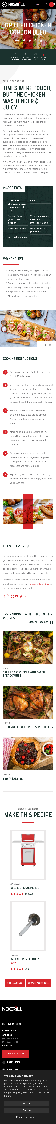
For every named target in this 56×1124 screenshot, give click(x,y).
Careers (7, 1035)
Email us (7, 1045)
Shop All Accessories (38, 983)
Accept (26, 1103)
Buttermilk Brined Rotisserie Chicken (28, 727)
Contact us (9, 1030)
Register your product (16, 1054)
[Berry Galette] (28, 753)
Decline (27, 1110)
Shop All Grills (14, 983)
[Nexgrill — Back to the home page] (12, 1011)
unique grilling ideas (39, 584)
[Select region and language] (38, 4)
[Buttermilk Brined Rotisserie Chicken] (28, 702)
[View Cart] (51, 4)
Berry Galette (13, 778)
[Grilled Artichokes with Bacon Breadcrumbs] (28, 647)
